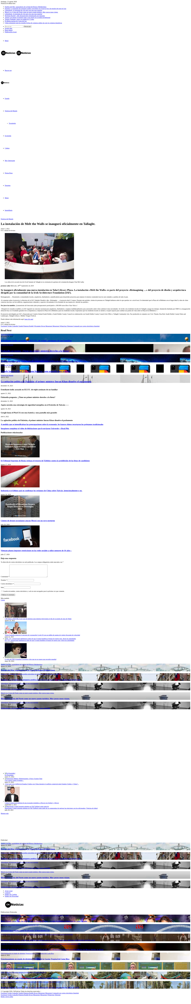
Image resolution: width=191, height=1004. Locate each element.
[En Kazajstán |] (10, 773)
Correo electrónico (7, 584)
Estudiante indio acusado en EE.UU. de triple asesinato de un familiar (36, 340)
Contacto (7, 893)
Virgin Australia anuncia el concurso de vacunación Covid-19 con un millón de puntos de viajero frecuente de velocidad (42, 635)
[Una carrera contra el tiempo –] (23, 778)
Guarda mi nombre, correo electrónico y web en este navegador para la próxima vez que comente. (33, 591)
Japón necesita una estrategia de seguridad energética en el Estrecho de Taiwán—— (43, 361)
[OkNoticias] (16, 56)
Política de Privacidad (11, 896)
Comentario (5, 576)
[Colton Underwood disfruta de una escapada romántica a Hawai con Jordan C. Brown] (12, 801)
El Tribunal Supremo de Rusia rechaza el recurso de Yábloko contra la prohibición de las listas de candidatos (45, 461)
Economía (8, 136)
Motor (7, 198)
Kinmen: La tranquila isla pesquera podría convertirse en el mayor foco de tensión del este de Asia (35, 8)
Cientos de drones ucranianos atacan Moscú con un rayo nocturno (28, 521)
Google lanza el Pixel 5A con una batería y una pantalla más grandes (36, 371)
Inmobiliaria (8, 210)
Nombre (4, 580)
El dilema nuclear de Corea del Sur (16, 21)
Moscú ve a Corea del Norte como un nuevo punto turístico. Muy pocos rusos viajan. (31, 12)
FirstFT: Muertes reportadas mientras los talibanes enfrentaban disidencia (31, 978)
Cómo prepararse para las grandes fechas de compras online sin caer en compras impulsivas (33, 23)
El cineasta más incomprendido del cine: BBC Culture (23, 969)
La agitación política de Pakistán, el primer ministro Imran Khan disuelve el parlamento (46, 381)
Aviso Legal (8, 891)
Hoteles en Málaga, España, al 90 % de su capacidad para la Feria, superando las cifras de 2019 (40, 988)
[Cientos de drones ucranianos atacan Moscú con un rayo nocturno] (20, 517)
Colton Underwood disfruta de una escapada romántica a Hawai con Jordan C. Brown (32, 803)
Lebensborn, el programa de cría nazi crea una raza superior (23, 10)
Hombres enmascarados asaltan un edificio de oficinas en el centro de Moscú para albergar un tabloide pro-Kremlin (48, 940)
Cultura (7, 148)
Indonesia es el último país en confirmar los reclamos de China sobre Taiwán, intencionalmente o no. (41, 491)
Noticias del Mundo (11, 111)
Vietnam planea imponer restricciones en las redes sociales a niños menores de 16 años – (36, 551)
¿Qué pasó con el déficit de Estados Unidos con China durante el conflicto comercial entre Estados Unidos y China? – (42, 784)
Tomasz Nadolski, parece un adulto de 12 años (19, 19)
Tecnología (12, 123)
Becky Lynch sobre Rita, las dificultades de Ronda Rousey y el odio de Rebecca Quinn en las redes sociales (44, 921)
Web (2, 587)
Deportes (7, 185)
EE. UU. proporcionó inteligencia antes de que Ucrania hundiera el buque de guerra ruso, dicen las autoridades (39, 640)
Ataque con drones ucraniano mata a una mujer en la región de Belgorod (27, 17)
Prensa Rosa (9, 173)
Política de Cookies (11, 894)
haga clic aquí (28, 319)
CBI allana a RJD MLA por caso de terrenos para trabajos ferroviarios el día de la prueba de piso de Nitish (38, 619)
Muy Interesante (10, 160)
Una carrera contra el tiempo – (14, 780)
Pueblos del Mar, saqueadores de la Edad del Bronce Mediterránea (25, 7)
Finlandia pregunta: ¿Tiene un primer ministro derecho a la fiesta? (35, 351)
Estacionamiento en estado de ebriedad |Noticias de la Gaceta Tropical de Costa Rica (35, 959)
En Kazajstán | (9, 775)
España (7, 98)
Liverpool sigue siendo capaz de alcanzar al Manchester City (25, 931)
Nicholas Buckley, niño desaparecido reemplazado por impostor (25, 16)
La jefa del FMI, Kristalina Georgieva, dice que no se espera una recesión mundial (30, 659)
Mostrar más (5, 813)
